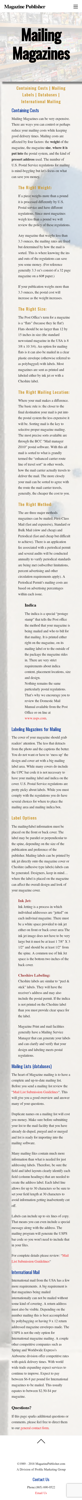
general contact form (35, 1427)
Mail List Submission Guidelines (35, 1091)
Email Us (41, 1493)
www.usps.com (35, 718)
